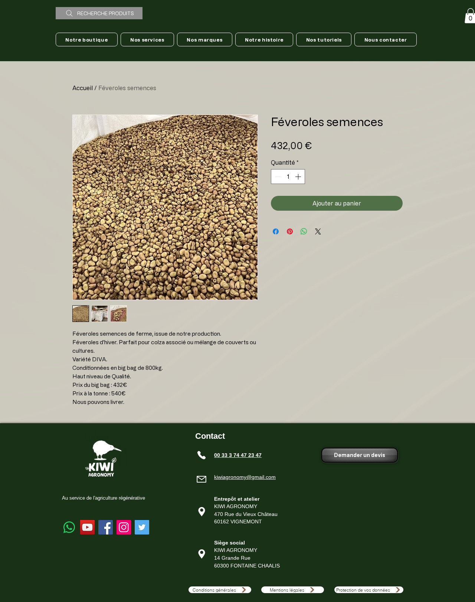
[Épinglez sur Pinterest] (289, 231)
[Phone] (201, 455)
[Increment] (299, 177)
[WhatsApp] (69, 527)
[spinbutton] (288, 177)
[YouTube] (87, 527)
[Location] (201, 512)
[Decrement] (277, 177)
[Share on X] (318, 231)
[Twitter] (142, 527)
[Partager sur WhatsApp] (303, 231)
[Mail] (201, 479)
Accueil (82, 88)
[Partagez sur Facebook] (275, 231)
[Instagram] (124, 527)
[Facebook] (105, 527)
